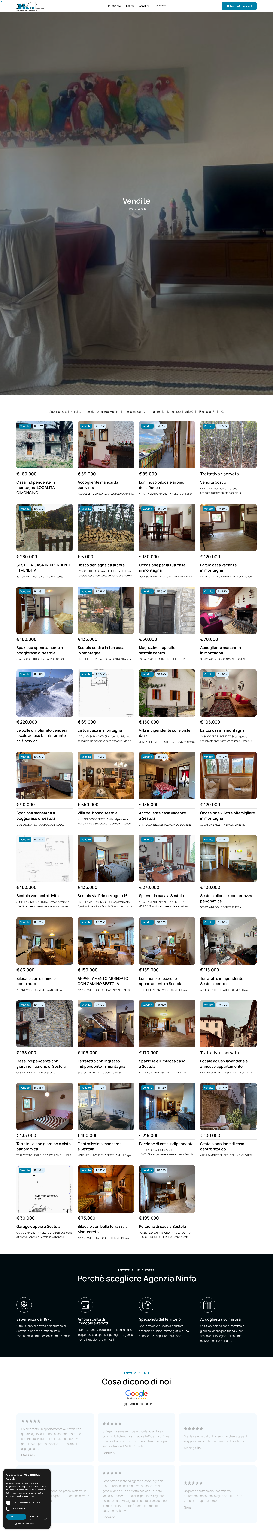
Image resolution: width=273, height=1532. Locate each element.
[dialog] (27, 1499)
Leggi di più (29, 1495)
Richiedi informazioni (239, 6)
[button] (26, 1524)
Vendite (142, 209)
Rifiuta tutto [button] (37, 1516)
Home (130, 209)
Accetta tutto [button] (16, 1516)
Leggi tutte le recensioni (136, 1404)
